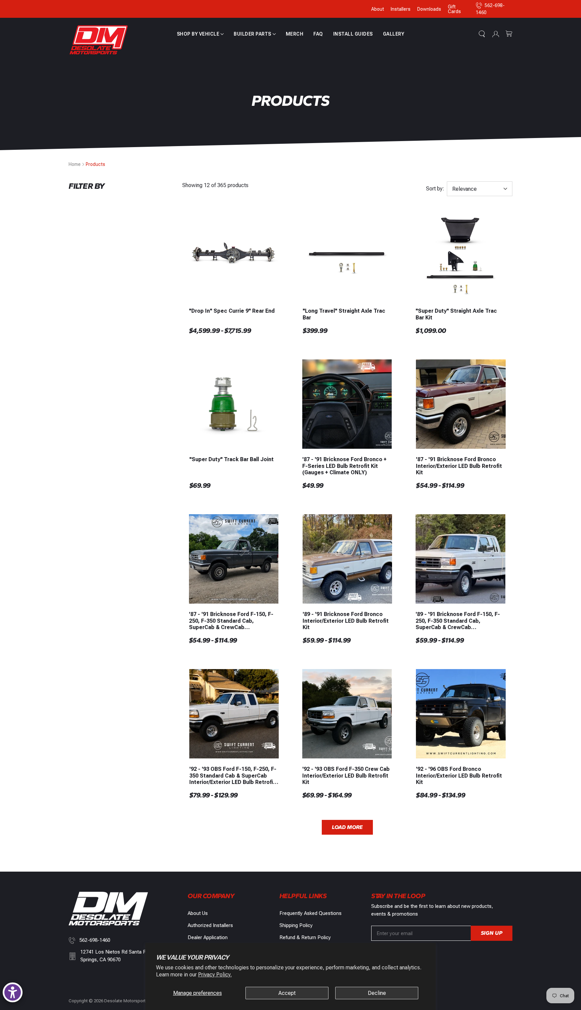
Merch (295, 34)
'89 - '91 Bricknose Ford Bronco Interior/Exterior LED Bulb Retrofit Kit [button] (346, 620)
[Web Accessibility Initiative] (12, 992)
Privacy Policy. (215, 974)
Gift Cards (454, 9)
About (377, 9)
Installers (401, 9)
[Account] (495, 34)
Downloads (429, 9)
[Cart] (509, 34)
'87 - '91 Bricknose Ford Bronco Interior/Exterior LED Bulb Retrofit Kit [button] (459, 465)
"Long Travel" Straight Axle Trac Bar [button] (344, 314)
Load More (347, 827)
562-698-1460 (94, 940)
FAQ (318, 34)
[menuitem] (200, 34)
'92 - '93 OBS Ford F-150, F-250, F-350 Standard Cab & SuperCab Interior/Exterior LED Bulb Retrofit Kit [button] (232, 775)
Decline (377, 993)
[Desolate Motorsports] (99, 40)
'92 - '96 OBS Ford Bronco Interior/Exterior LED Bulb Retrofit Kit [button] (459, 775)
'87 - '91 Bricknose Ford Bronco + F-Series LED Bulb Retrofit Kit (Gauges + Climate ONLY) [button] (344, 465)
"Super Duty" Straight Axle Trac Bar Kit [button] (456, 314)
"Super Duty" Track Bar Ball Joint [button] (231, 459)
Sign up (491, 933)
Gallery (393, 34)
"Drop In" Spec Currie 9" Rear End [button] (232, 311)
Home (75, 164)
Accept (287, 993)
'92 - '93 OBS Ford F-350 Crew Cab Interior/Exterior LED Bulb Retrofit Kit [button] (346, 775)
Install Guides (353, 34)
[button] (200, 34)
